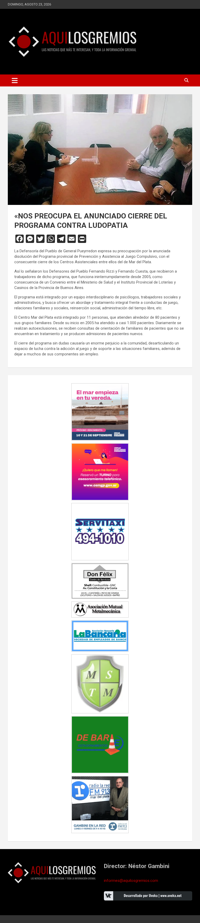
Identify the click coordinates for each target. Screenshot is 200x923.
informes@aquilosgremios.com (131, 880)
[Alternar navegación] (15, 80)
